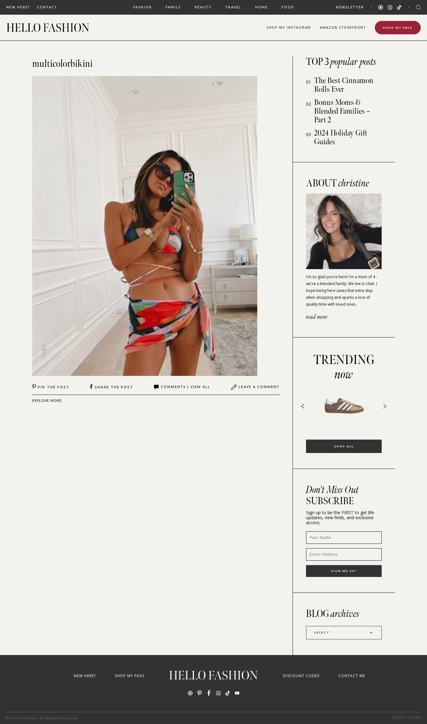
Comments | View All (185, 387)
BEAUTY (203, 7)
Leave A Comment (259, 387)
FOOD (288, 7)
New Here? (18, 7)
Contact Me (351, 675)
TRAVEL (233, 7)
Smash (414, 718)
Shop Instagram (288, 27)
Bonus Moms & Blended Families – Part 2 (342, 111)
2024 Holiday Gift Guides (340, 137)
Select (322, 632)
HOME (261, 7)
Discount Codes (301, 675)
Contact (47, 7)
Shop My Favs (398, 27)
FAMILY (173, 7)
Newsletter (350, 7)
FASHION (142, 7)
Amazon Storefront (343, 27)
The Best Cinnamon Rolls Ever (343, 85)
